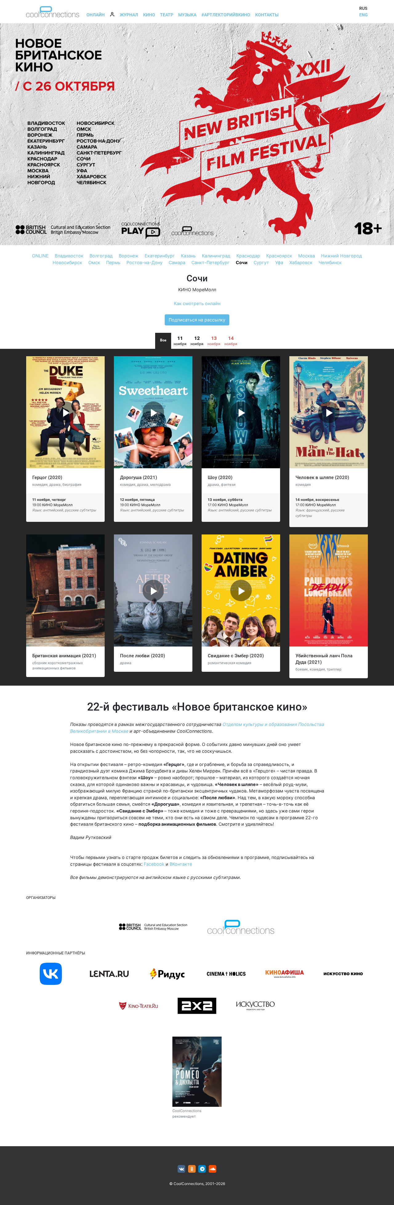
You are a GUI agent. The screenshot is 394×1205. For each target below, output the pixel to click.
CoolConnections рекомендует (186, 1113)
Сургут (261, 262)
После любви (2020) (142, 656)
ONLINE (40, 255)
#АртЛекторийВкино (225, 14)
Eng (363, 14)
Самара (177, 262)
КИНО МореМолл (197, 289)
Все (163, 340)
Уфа (279, 262)
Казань (188, 255)
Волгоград (101, 255)
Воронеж (129, 255)
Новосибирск (67, 262)
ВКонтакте (181, 864)
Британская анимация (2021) (64, 656)
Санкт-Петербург (210, 262)
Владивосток (69, 255)
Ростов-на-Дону (145, 262)
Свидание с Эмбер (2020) (236, 656)
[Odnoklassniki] (191, 1169)
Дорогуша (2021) (138, 477)
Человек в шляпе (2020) (322, 477)
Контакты (267, 14)
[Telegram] (202, 1169)
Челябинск (330, 262)
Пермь (113, 262)
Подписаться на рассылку (197, 319)
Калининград (216, 255)
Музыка (187, 14)
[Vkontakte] (181, 1169)
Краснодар (248, 255)
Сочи (241, 262)
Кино (149, 14)
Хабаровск (300, 262)
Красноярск (279, 255)
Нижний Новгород (341, 255)
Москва (306, 255)
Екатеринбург (160, 255)
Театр (166, 14)
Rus (363, 8)
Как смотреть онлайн (197, 303)
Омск (94, 262)
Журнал (129, 14)
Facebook (154, 864)
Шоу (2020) (220, 477)
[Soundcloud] (212, 1169)
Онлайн (95, 14)
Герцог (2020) (47, 477)
